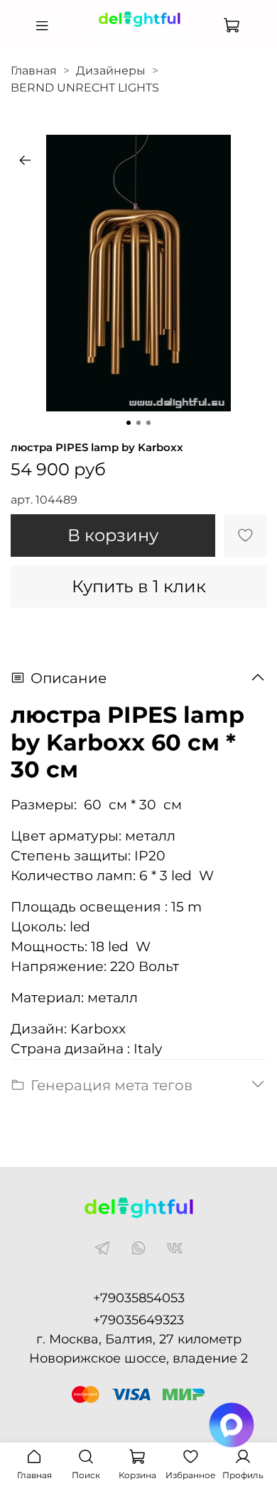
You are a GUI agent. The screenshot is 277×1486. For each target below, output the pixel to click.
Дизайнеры (111, 70)
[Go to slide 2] (138, 423)
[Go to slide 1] (128, 423)
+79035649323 (138, 1320)
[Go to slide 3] (148, 423)
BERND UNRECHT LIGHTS (85, 87)
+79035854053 (139, 1298)
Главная (34, 70)
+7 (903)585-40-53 (138, 37)
